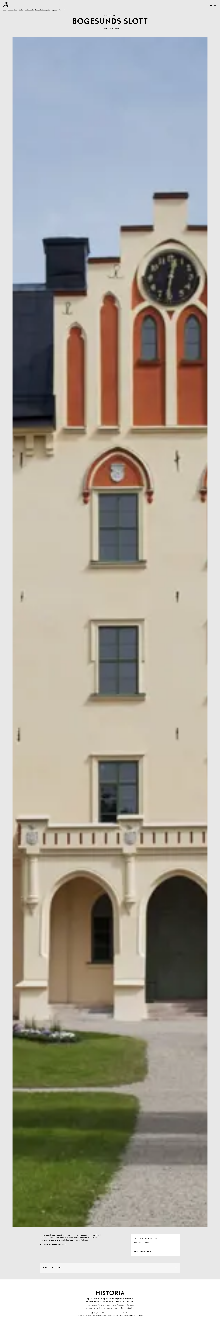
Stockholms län (29, 10)
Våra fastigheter (12, 10)
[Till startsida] (6, 5)
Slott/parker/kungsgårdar (42, 10)
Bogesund (54, 10)
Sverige (21, 10)
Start (4, 10)
